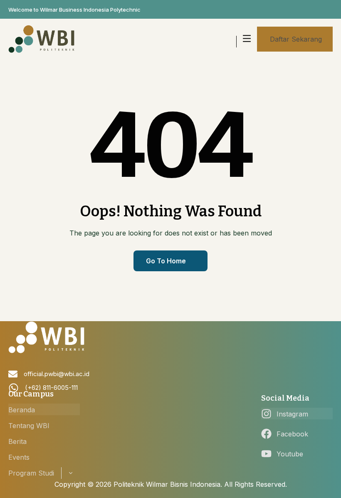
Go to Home (166, 261)
